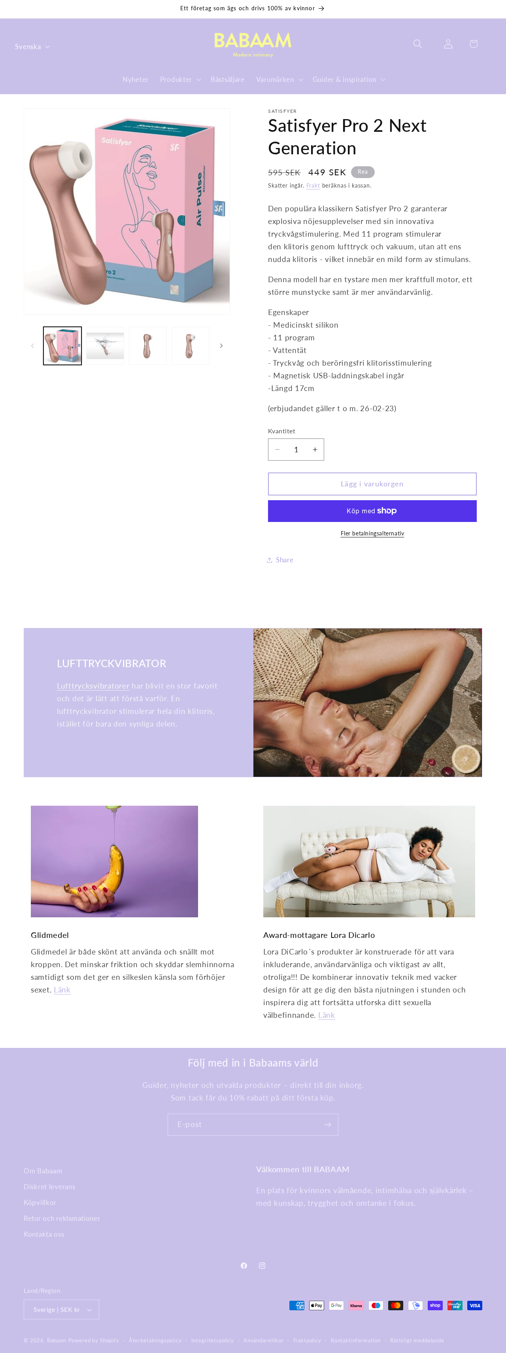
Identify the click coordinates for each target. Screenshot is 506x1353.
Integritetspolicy (212, 1340)
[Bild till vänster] (32, 346)
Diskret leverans (50, 1186)
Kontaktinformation (356, 1340)
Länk (62, 989)
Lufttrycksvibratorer (93, 685)
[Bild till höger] (221, 346)
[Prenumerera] (327, 1125)
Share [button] (285, 560)
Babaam (56, 1340)
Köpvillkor (40, 1202)
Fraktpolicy (307, 1340)
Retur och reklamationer (62, 1218)
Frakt (313, 185)
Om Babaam (43, 1171)
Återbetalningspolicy (155, 1340)
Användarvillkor (264, 1340)
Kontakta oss (44, 1234)
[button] (179, 79)
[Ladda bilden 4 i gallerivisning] (191, 346)
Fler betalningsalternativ (372, 533)
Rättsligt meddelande (417, 1340)
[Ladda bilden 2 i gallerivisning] (105, 346)
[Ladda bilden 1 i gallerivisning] (62, 346)
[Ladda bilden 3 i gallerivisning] (148, 346)
